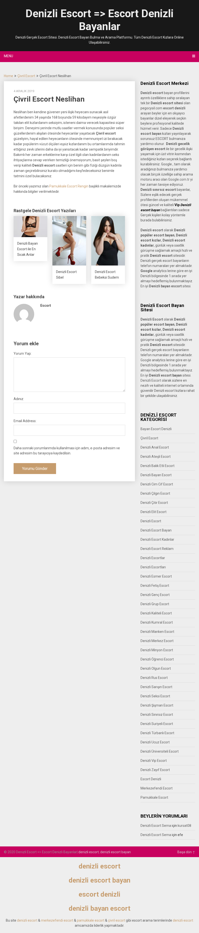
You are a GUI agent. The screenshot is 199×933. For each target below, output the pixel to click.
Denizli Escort (151, 380)
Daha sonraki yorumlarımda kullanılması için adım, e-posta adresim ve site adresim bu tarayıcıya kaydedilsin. (67, 450)
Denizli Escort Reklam (157, 549)
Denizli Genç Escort (155, 595)
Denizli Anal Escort (155, 447)
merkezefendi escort (57, 920)
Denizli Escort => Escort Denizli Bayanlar (99, 20)
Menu (8, 56)
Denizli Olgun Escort (156, 668)
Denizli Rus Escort (154, 678)
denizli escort (88, 852)
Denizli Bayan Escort (156, 475)
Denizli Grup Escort (155, 604)
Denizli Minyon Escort (157, 650)
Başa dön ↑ (186, 852)
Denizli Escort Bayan (156, 530)
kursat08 (184, 826)
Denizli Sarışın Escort (156, 687)
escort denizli (174, 108)
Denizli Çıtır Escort (154, 503)
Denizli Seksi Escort (155, 696)
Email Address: (25, 421)
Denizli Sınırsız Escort (157, 714)
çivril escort (116, 920)
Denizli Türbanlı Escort (157, 733)
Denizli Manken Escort (157, 632)
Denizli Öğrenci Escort (157, 659)
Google (146, 360)
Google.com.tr (179, 179)
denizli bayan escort (99, 908)
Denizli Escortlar (153, 558)
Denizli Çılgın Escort (155, 493)
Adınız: (19, 399)
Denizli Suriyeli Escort (157, 724)
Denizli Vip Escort (154, 761)
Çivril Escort (26, 76)
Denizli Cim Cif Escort (157, 484)
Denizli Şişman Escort (157, 705)
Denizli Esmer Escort (156, 576)
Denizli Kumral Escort (157, 622)
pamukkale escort (90, 920)
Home (8, 76)
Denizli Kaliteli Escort (156, 613)
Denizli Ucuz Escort (155, 742)
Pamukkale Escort (154, 797)
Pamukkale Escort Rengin (68, 186)
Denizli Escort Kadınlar (157, 539)
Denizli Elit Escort (153, 512)
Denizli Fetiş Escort (155, 585)
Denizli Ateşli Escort (156, 456)
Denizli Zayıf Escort (155, 770)
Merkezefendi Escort (157, 788)
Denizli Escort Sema (156, 826)
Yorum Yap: (23, 353)
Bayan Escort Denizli (156, 429)
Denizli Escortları (153, 567)
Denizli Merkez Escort (157, 641)
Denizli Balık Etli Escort (157, 466)
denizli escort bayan (115, 852)
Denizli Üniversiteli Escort (160, 751)
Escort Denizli (151, 779)
